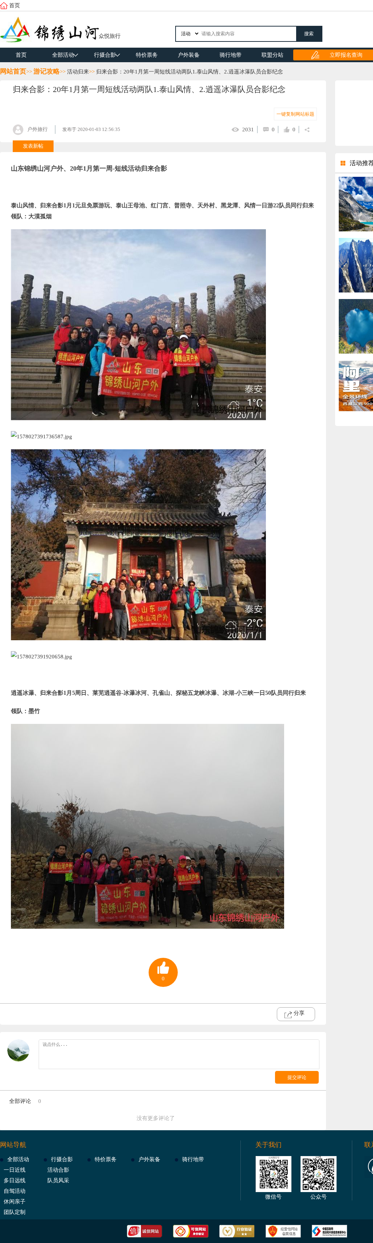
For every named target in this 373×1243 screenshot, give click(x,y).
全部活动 (63, 55)
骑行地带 (231, 55)
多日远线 (14, 1180)
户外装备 (189, 55)
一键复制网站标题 (295, 114)
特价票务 (147, 55)
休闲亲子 (14, 1201)
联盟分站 (272, 55)
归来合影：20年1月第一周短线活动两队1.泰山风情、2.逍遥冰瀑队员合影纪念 (189, 72)
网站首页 (13, 71)
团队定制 (14, 1212)
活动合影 (58, 1170)
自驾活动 (14, 1191)
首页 (14, 5)
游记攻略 (47, 71)
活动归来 (78, 72)
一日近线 (14, 1170)
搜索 (309, 33)
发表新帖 (33, 146)
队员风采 (58, 1180)
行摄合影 (105, 55)
